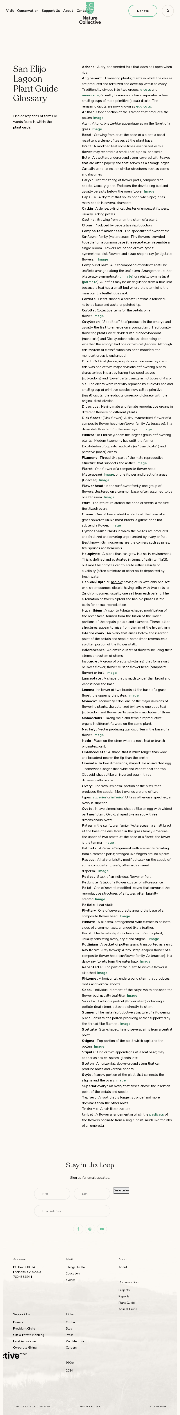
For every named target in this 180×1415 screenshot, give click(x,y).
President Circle (24, 1328)
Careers (71, 1347)
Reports (124, 1296)
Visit (10, 11)
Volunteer (20, 1354)
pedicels (156, 1114)
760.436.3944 (22, 1277)
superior (99, 797)
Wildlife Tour (75, 1341)
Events (70, 1280)
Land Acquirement (26, 1341)
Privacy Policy (90, 1406)
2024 (69, 1370)
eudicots (143, 106)
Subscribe (121, 1190)
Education (73, 1273)
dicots (145, 89)
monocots (90, 95)
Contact (71, 1322)
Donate (143, 11)
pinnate (125, 276)
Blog (69, 1328)
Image (98, 117)
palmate (90, 282)
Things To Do (75, 1267)
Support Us (51, 11)
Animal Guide (128, 1309)
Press (70, 1335)
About (68, 11)
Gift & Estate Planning (28, 1335)
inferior (117, 797)
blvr (163, 1406)
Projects (124, 1290)
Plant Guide (127, 1303)
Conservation (27, 11)
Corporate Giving (25, 1347)
